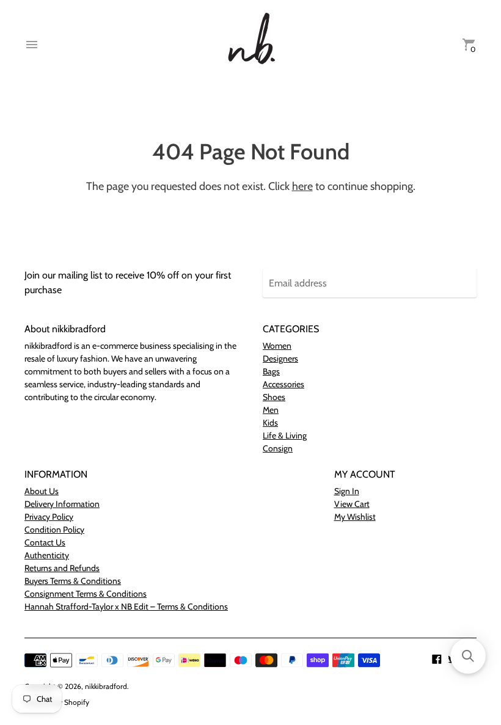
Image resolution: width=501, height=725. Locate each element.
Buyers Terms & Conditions (72, 580)
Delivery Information (62, 503)
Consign (278, 448)
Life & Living (285, 435)
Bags (271, 371)
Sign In (346, 491)
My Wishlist (355, 516)
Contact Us (44, 542)
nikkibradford (106, 686)
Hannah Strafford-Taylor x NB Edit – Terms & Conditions (126, 606)
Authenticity (46, 555)
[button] (468, 656)
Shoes (274, 397)
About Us (41, 491)
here (302, 186)
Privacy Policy (48, 516)
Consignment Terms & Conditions (85, 593)
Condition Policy (54, 529)
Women (277, 345)
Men (271, 409)
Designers (280, 358)
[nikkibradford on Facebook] (437, 658)
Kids (270, 422)
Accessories (283, 384)
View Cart (352, 503)
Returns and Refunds (62, 568)
